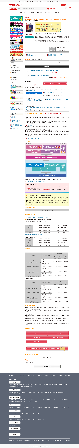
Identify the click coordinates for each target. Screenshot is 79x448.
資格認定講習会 (12, 431)
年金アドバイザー (57, 399)
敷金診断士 (64, 407)
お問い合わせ (53, 375)
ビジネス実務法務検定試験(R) (26, 386)
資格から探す (22, 12)
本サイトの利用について (57, 440)
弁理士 (65, 384)
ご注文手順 (13, 116)
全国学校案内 (29, 125)
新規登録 (68, 5)
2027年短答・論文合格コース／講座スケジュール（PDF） (37, 217)
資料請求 (36, 333)
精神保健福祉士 (36, 413)
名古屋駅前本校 (28, 234)
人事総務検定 (11, 401)
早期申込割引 (47, 12)
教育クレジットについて (15, 119)
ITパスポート (11, 419)
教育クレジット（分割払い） (34, 100)
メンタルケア (21, 413)
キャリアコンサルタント (28, 401)
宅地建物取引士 (12, 407)
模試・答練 (39, 12)
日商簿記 (20, 399)
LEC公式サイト (22, 1)
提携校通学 (58, 212)
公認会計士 (11, 399)
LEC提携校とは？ (30, 120)
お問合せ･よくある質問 (58, 337)
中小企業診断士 (42, 399)
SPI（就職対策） (20, 393)
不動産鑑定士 (18, 407)
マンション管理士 (39, 407)
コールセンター (31, 1)
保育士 (10, 413)
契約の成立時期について (32, 55)
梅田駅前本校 (34, 234)
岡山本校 (40, 234)
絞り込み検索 (52, 8)
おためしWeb (56, 12)
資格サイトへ (36, 341)
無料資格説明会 (58, 333)
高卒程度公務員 (61, 392)
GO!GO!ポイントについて (16, 120)
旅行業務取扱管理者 (12, 425)
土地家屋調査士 (26, 407)
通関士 (69, 407)
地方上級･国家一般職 (23, 392)
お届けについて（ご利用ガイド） (33, 138)
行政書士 (61, 384)
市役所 (49, 392)
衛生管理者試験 (65, 399)
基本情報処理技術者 (19, 419)
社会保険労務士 (49, 399)
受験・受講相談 (36, 337)
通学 (42, 212)
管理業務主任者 (47, 407)
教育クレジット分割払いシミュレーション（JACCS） (54, 92)
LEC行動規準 (19, 440)
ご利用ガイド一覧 (14, 123)
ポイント (42, 100)
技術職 (38, 392)
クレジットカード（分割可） (31, 99)
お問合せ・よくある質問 (15, 121)
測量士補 (32, 407)
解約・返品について (52, 55)
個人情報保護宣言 (35, 440)
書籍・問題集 (31, 12)
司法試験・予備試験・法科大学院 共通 (16, 384)
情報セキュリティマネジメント (31, 419)
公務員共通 (54, 392)
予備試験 (40, 384)
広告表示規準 (27, 440)
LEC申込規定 (67, 440)
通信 (31, 212)
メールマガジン (40, 375)
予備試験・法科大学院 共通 (31, 384)
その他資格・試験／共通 (13, 437)
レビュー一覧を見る (47, 366)
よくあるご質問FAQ (49, 1)
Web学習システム (12, 375)
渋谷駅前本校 (27, 224)
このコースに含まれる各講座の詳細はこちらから (35, 181)
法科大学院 (46, 384)
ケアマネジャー (28, 413)
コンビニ (43, 99)
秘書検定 (36, 401)
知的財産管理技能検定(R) (14, 386)
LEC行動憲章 (11, 440)
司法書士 (56, 384)
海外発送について (14, 128)
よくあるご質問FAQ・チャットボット (55, 54)
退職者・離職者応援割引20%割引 (53, 107)
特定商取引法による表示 (15, 124)
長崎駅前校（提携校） (39, 236)
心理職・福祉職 (44, 392)
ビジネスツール (41, 419)
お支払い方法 (13, 117)
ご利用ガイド (40, 1)
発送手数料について (31, 90)
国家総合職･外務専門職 (13, 392)
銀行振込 (39, 99)
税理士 (16, 399)
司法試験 (51, 384)
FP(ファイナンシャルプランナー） (30, 399)
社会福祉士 (15, 413)
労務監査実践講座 (18, 401)
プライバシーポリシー (45, 440)
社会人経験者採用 (12, 393)
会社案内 (60, 375)
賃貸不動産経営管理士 (56, 407)
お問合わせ (58, 1)
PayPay (47, 99)
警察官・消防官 (32, 392)
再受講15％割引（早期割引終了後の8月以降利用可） (36, 107)
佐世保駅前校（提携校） (29, 236)
